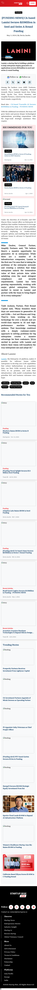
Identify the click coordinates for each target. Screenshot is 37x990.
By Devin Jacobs (24, 35)
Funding (18, 12)
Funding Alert (16, 383)
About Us (7, 945)
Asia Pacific (8, 974)
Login (32, 3)
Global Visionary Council (13, 937)
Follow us (14, 77)
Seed (32, 383)
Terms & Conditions (11, 955)
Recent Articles (8, 588)
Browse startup (10, 934)
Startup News (9, 920)
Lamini (25, 383)
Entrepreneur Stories (12, 924)
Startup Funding (15, 386)
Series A (5, 386)
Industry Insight (10, 927)
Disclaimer (8, 959)
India (6, 980)
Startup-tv (8, 930)
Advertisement (10, 949)
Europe (7, 977)
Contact (7, 965)
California (5, 383)
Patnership (8, 962)
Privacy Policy (9, 952)
